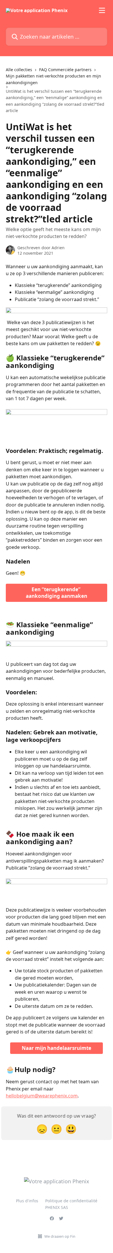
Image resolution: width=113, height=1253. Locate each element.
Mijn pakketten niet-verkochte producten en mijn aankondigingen (53, 79)
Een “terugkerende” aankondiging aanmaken (56, 593)
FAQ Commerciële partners (65, 69)
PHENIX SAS (56, 1207)
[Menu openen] (102, 10)
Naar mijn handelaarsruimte (56, 1048)
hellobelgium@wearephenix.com (42, 1096)
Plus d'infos (27, 1200)
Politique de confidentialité (71, 1200)
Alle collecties (19, 69)
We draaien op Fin (59, 1236)
